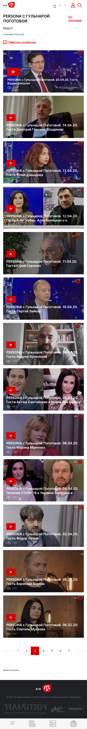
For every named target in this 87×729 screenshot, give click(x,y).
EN (65, 5)
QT (59, 5)
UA (54, 5)
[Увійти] (73, 5)
